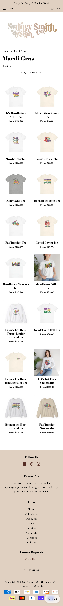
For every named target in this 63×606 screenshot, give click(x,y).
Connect (32, 537)
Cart (57, 8)
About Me (31, 533)
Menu (10, 8)
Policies (31, 542)
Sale (31, 523)
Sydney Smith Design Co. (42, 582)
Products (31, 518)
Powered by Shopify (31, 586)
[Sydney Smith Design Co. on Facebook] (24, 464)
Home (6, 51)
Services (32, 528)
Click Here (31, 559)
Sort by (7, 66)
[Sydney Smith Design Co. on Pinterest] (31, 464)
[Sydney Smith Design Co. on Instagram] (38, 464)
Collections (31, 514)
